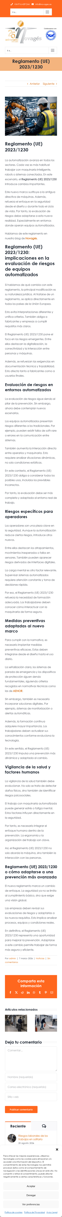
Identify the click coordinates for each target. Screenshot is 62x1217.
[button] (57, 1149)
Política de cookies (13, 1212)
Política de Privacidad (34, 1212)
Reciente (18, 1126)
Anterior (35, 83)
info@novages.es (43, 4)
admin (12, 958)
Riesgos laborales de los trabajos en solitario (33, 1137)
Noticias (40, 958)
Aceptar (31, 1186)
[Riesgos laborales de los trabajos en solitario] (12, 1136)
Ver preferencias (31, 1204)
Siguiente (48, 83)
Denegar (31, 1195)
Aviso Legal (51, 1212)
